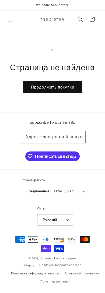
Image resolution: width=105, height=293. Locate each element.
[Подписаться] (79, 137)
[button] (11, 19)
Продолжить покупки (52, 87)
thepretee (46, 258)
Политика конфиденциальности (35, 273)
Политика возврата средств (60, 265)
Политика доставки (54, 281)
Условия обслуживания (81, 273)
